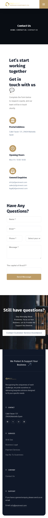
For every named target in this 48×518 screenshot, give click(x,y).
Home (12, 30)
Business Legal (12, 445)
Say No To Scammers (14, 455)
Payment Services (13, 450)
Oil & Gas (9, 440)
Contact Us (21, 30)
